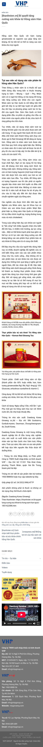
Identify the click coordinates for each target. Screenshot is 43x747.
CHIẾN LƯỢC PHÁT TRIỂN (12, 737)
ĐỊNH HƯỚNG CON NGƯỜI (31, 737)
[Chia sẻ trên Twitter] (19, 514)
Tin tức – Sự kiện (9, 558)
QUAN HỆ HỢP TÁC (26, 734)
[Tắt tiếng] (34, 623)
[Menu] (4, 4)
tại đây (35, 477)
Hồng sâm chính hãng (22, 525)
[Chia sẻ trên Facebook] (15, 514)
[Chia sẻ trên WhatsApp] (11, 514)
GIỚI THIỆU (13, 734)
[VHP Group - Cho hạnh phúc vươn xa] (21, 4)
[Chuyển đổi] (40, 558)
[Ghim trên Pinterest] (28, 514)
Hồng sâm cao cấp (8, 525)
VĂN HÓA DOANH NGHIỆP (21, 736)
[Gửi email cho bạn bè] (24, 514)
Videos (5, 567)
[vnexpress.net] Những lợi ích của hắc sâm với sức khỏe (31, 535)
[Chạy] (5, 623)
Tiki (31, 325)
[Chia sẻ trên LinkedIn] (32, 514)
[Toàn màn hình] (38, 623)
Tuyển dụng (7, 572)
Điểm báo (5, 12)
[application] (21, 615)
